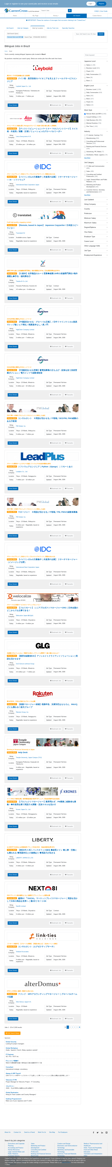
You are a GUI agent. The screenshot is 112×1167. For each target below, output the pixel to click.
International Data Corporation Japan (27, 185)
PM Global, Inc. (21, 426)
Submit (101, 34)
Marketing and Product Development (93, 186)
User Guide (103, 11)
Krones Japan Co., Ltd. (23, 809)
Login (90, 3)
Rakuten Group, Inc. (22, 712)
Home (15, 15)
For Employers (62, 1132)
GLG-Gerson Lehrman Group (25, 664)
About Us (7, 1132)
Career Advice (97, 15)
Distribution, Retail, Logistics (96, 155)
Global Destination (12, 1092)
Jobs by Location (37, 28)
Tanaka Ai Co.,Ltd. (22, 281)
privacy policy (66, 1162)
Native (90, 65)
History (55, 15)
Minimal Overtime (93, 123)
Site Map (52, 1132)
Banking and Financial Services (96, 147)
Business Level (93, 68)
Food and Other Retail (91, 1150)
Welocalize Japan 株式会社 (24, 615)
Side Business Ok (94, 120)
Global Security (11, 1042)
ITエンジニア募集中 (12, 1061)
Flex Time (92, 126)
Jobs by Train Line (52, 28)
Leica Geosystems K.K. (23, 136)
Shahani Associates (22, 951)
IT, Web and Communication (95, 167)
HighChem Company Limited (25, 329)
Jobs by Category (22, 28)
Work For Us (42, 1132)
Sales (90, 171)
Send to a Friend (29, 1132)
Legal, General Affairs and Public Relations (96, 180)
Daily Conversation (93, 74)
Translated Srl (20, 233)
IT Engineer (10, 1054)
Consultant (9, 1067)
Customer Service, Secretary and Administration (95, 191)
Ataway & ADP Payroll (13, 1073)
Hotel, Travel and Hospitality (93, 1148)
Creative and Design (63, 1143)
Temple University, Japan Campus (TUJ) (29, 757)
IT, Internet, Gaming (94, 135)
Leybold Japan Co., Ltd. (23, 86)
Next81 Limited (21, 906)
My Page (35, 15)
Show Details (13, 105)
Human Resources (14, 1150)
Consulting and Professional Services (95, 142)
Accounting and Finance (15, 1148)
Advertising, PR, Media (95, 151)
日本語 (96, 11)
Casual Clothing (93, 117)
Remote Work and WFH (96, 114)
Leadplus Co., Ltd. (22, 471)
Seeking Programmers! (13, 1099)
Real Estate (34, 1156)
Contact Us (17, 1132)
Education (87, 1152)
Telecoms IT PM (11, 1080)
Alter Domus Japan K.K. (24, 1002)
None (89, 77)
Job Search (76, 15)
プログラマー (10, 1086)
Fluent (90, 71)
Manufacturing (92, 138)
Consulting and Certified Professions (94, 175)
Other (85, 1156)
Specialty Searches (68, 28)
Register (101, 3)
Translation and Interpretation (93, 1154)
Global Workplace (12, 1048)
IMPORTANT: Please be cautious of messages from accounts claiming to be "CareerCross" (56, 20)
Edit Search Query (12, 33)
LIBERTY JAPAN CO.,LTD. (24, 858)
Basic (89, 80)
